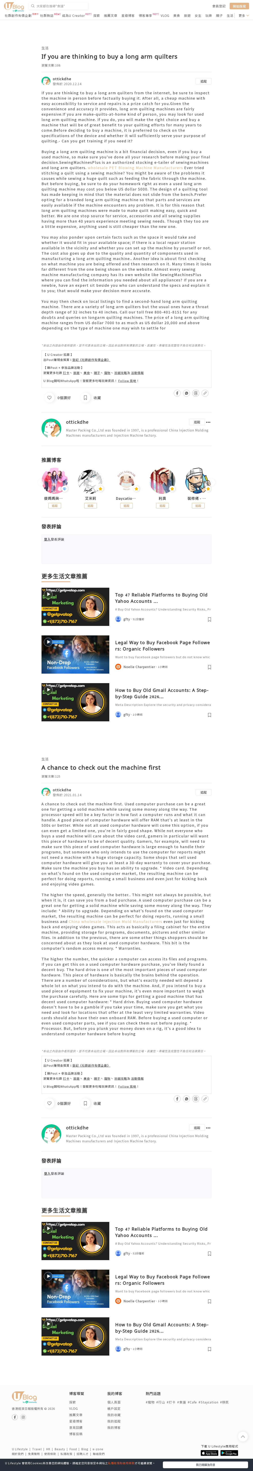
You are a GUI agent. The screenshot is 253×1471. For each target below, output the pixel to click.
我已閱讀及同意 (205, 1465)
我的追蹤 (114, 1421)
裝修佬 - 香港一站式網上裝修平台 (198, 498)
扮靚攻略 (120, 373)
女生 (198, 15)
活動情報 (137, 373)
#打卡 (171, 1402)
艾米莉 (90, 498)
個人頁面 (114, 1402)
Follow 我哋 (127, 381)
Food (75, 1449)
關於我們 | (20, 1454)
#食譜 (181, 1402)
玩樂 (208, 15)
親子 (219, 15)
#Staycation (208, 1402)
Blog (87, 1449)
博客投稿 (76, 1433)
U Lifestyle (22, 1449)
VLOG (165, 15)
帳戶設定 (114, 1408)
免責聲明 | (36, 1454)
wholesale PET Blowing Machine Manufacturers (136, 167)
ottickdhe (62, 78)
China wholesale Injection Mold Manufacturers (115, 921)
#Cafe (192, 1402)
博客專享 (145, 15)
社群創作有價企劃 (18, 15)
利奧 (162, 498)
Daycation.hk (126, 498)
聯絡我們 (99, 1454)
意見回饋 (76, 1427)
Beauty (62, 1449)
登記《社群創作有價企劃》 (91, 360)
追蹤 (203, 81)
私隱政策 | (68, 1454)
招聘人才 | (85, 1454)
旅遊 (187, 15)
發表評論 (54, 539)
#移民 (224, 1402)
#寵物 (150, 1402)
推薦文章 (110, 15)
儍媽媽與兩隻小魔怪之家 (54, 498)
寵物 (107, 373)
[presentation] (41, 482)
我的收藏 (114, 1414)
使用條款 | (52, 1454)
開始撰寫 (239, 6)
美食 (176, 15)
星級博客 (128, 15)
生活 (230, 15)
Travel (39, 1449)
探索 (96, 15)
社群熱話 (47, 15)
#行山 (160, 1402)
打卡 (66, 373)
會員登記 (219, 6)
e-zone (99, 1449)
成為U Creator (73, 15)
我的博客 (114, 1427)
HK (50, 1449)
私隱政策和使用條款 (121, 1463)
